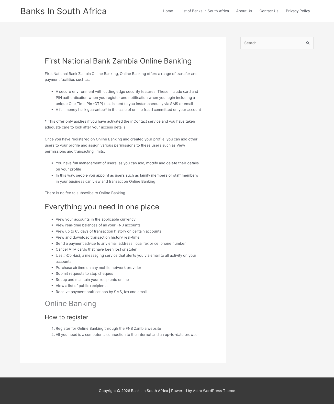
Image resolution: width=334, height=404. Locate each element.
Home (168, 11)
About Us (244, 11)
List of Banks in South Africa (204, 11)
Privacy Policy (298, 11)
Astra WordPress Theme (214, 390)
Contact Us (268, 11)
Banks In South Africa (63, 11)
